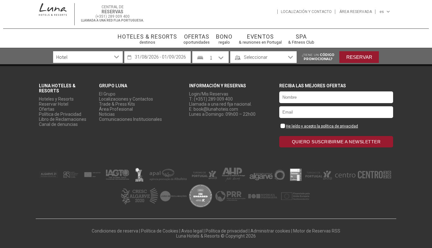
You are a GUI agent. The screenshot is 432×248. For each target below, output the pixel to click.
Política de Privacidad (60, 114)
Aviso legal (192, 230)
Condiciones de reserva (115, 230)
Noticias (107, 114)
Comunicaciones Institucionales (130, 119)
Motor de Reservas (312, 230)
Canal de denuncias (58, 124)
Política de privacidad (227, 230)
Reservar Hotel (53, 104)
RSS (336, 230)
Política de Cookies (159, 230)
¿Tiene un (318, 57)
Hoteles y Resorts (56, 99)
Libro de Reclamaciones (62, 119)
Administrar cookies (270, 230)
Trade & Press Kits (117, 104)
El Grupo (107, 93)
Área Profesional (116, 109)
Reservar (359, 57)
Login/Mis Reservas (208, 93)
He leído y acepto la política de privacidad (322, 126)
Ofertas (46, 109)
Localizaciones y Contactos (126, 99)
